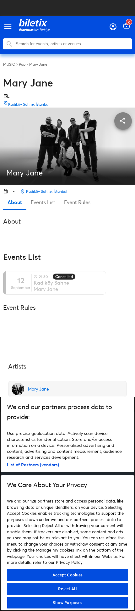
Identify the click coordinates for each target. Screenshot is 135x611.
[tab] (14, 202)
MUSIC (9, 64)
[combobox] (72, 43)
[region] (67, 504)
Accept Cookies (67, 575)
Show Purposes (68, 602)
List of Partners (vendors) (33, 465)
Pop (22, 64)
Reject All (67, 589)
